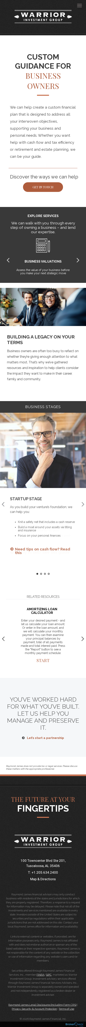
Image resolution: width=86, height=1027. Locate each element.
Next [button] (83, 504)
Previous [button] (3, 504)
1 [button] (37, 574)
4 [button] (49, 574)
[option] (43, 485)
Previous (8, 260)
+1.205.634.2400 (45, 872)
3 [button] (45, 574)
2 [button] (41, 574)
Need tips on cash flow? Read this (42, 550)
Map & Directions (43, 879)
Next (78, 260)
